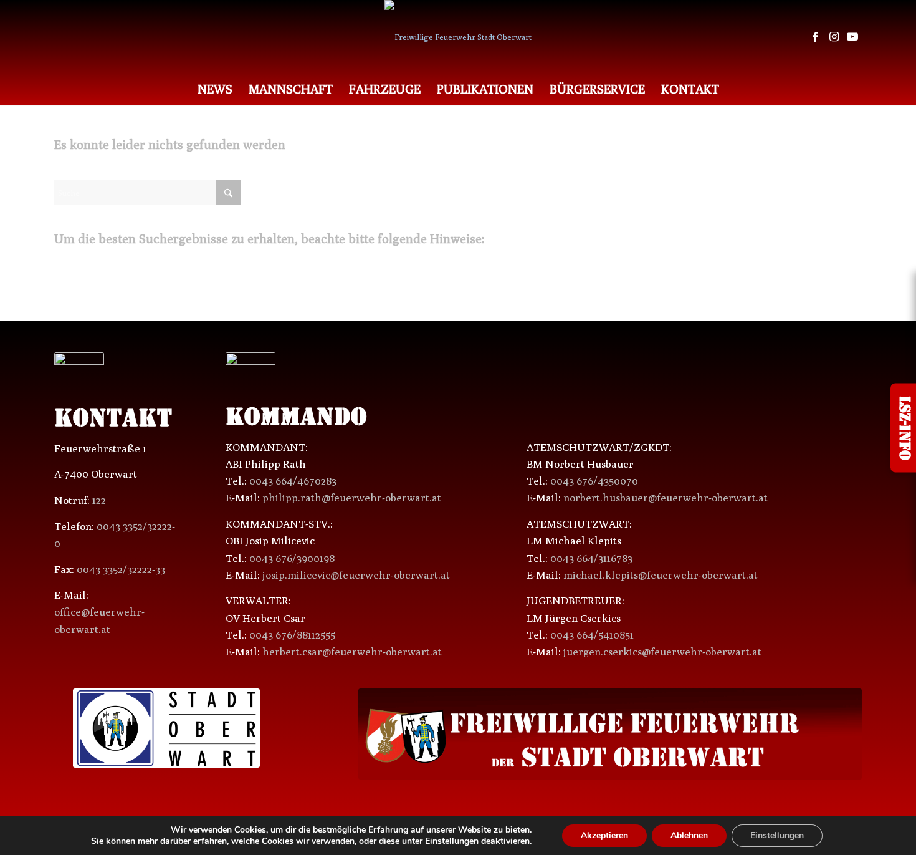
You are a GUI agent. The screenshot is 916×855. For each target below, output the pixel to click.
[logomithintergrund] (166, 728)
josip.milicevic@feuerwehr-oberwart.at (356, 575)
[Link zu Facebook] (815, 36)
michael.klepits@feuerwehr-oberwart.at (660, 575)
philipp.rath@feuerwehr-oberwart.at (351, 497)
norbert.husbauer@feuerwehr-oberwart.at (665, 497)
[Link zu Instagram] (833, 36)
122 (99, 500)
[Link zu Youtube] (852, 36)
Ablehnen (689, 835)
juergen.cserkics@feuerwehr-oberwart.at (662, 651)
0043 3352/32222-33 (121, 569)
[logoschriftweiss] (610, 734)
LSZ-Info (903, 427)
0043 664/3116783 (591, 558)
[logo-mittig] (458, 37)
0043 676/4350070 (594, 481)
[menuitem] (215, 89)
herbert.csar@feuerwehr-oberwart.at (352, 651)
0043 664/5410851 (592, 635)
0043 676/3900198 (292, 558)
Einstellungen (777, 835)
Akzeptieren (604, 835)
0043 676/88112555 (292, 635)
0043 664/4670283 (292, 481)
